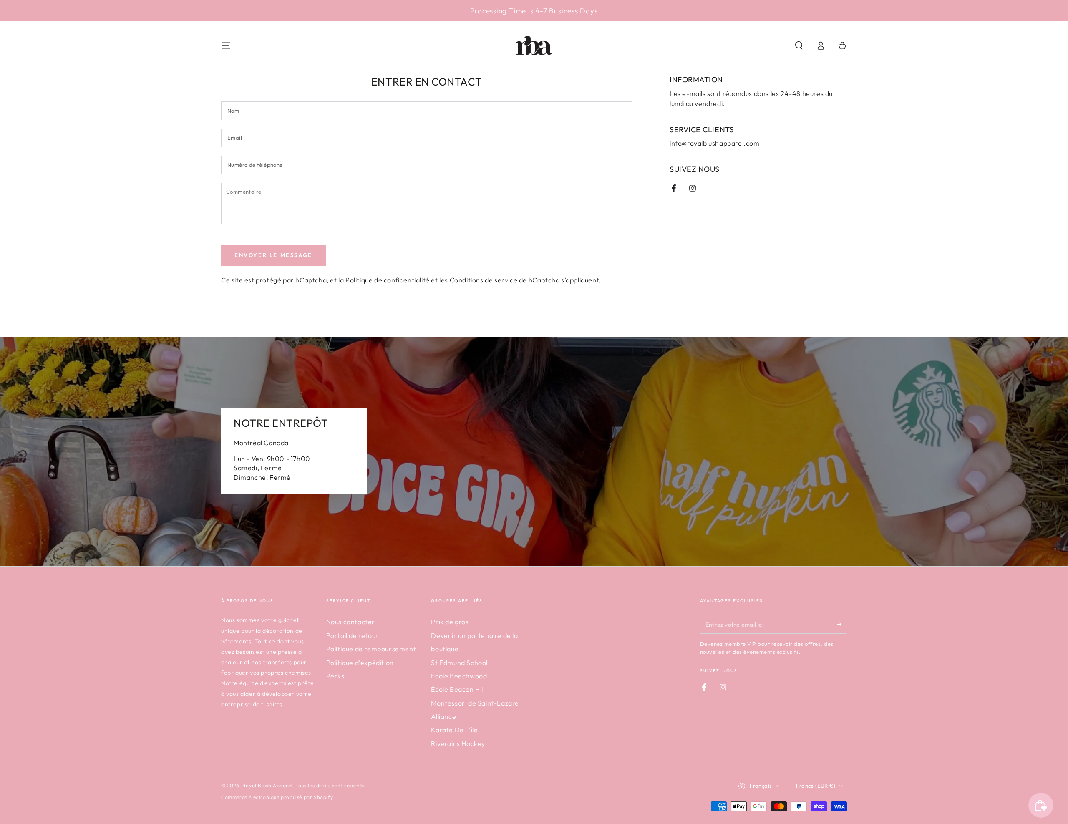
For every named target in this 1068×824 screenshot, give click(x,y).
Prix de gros (450, 621)
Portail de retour (352, 635)
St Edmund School (459, 662)
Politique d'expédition (360, 662)
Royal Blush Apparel (267, 785)
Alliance (443, 716)
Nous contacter (350, 621)
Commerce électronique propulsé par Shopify (277, 797)
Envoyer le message (273, 255)
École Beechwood (459, 676)
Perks (335, 676)
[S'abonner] (842, 624)
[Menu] (226, 45)
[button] (799, 45)
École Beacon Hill (457, 689)
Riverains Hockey (458, 743)
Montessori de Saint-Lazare (475, 703)
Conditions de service (484, 280)
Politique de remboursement (371, 649)
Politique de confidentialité (387, 280)
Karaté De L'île (454, 730)
